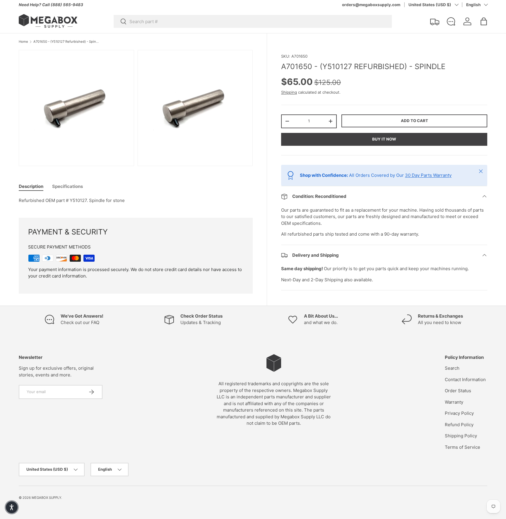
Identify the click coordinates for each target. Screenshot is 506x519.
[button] (483, 21)
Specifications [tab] (67, 186)
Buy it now (384, 139)
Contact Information (465, 379)
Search (452, 368)
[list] (137, 109)
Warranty (454, 402)
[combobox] (253, 21)
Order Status (458, 390)
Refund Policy (459, 424)
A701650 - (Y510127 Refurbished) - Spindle (66, 41)
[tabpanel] (136, 200)
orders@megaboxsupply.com (371, 4)
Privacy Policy (459, 413)
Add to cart (414, 120)
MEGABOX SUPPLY (46, 498)
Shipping (289, 92)
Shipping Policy (461, 436)
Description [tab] (31, 186)
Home (23, 41)
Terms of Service (462, 447)
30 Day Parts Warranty (428, 175)
